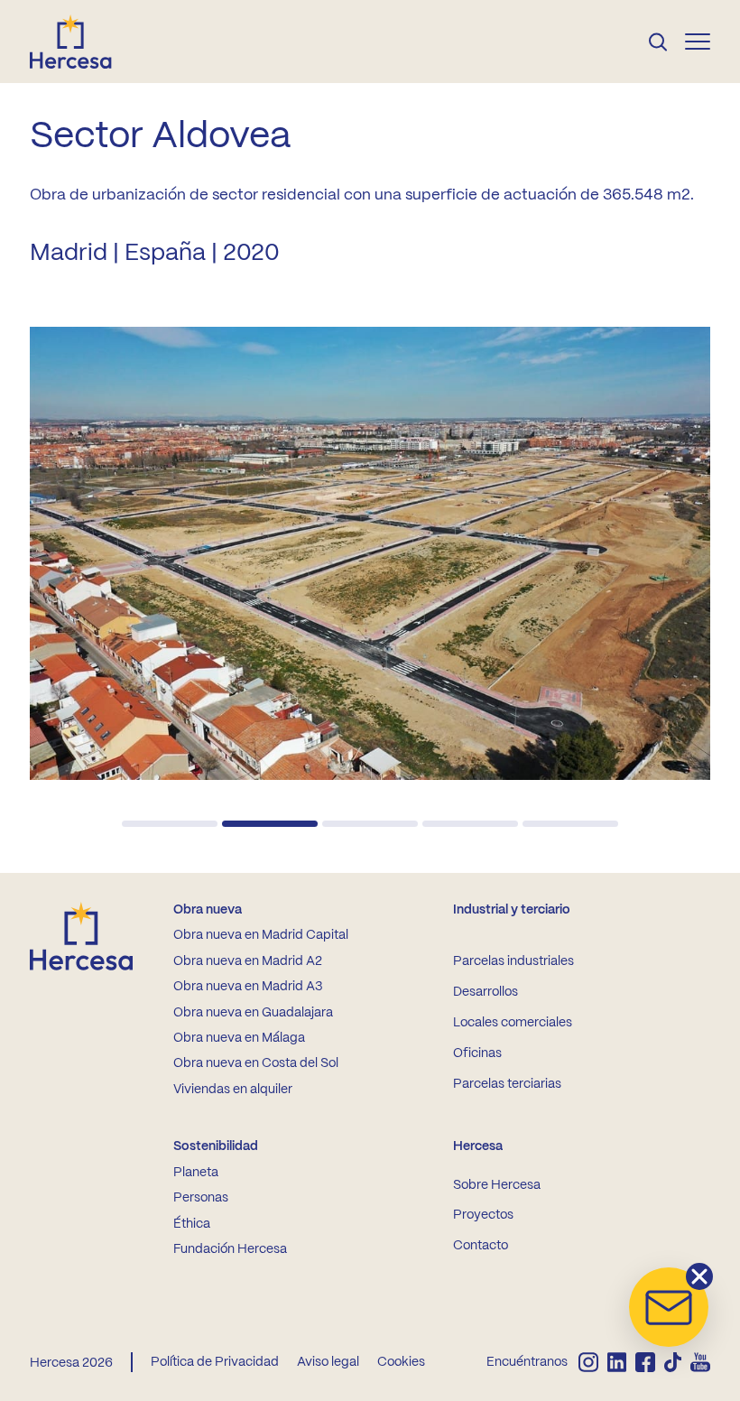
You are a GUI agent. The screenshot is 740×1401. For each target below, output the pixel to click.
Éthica (191, 1224)
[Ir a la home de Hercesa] (86, 41)
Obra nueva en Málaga (239, 1038)
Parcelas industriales (513, 961)
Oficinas (477, 1053)
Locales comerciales (512, 1022)
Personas (200, 1198)
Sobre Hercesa (497, 1185)
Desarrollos (485, 992)
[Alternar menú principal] (697, 41)
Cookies (401, 1362)
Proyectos (483, 1215)
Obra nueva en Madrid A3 (247, 986)
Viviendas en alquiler (232, 1089)
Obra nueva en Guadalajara (253, 1013)
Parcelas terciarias (507, 1084)
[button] (169, 824)
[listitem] (587, 1362)
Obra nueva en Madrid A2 (247, 961)
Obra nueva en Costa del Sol (255, 1063)
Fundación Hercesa (230, 1249)
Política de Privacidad (215, 1362)
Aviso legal (328, 1362)
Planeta (195, 1172)
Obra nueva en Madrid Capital (260, 935)
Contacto (480, 1245)
